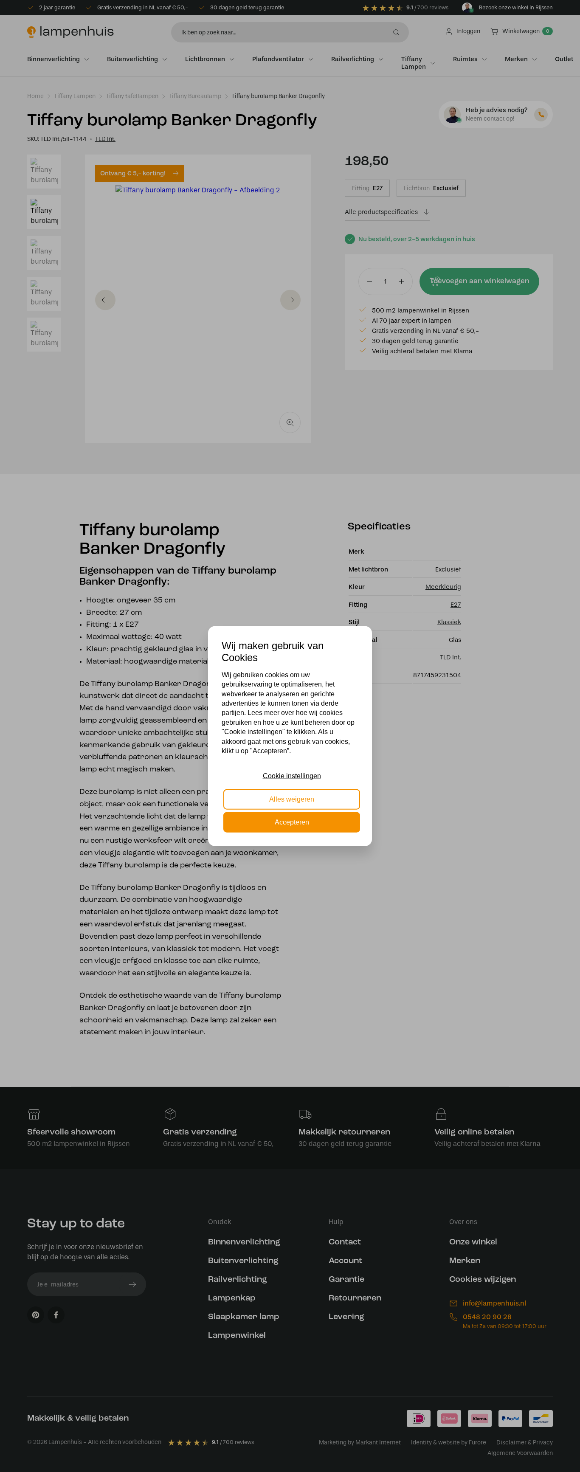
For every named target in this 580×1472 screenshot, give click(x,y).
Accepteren (292, 822)
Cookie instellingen (292, 776)
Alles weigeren (291, 798)
